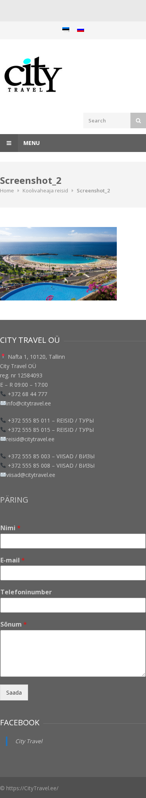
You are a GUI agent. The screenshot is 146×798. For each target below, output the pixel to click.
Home (7, 190)
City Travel (28, 741)
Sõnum (13, 624)
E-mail (12, 560)
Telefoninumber (26, 592)
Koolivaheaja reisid (45, 190)
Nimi (10, 528)
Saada (14, 692)
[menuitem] (65, 29)
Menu (31, 143)
